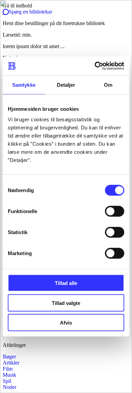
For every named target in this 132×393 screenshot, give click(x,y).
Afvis (66, 323)
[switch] (114, 211)
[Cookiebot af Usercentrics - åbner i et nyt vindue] (95, 66)
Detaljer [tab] (66, 84)
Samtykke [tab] (24, 84)
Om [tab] (108, 84)
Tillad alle (66, 283)
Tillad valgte (66, 303)
